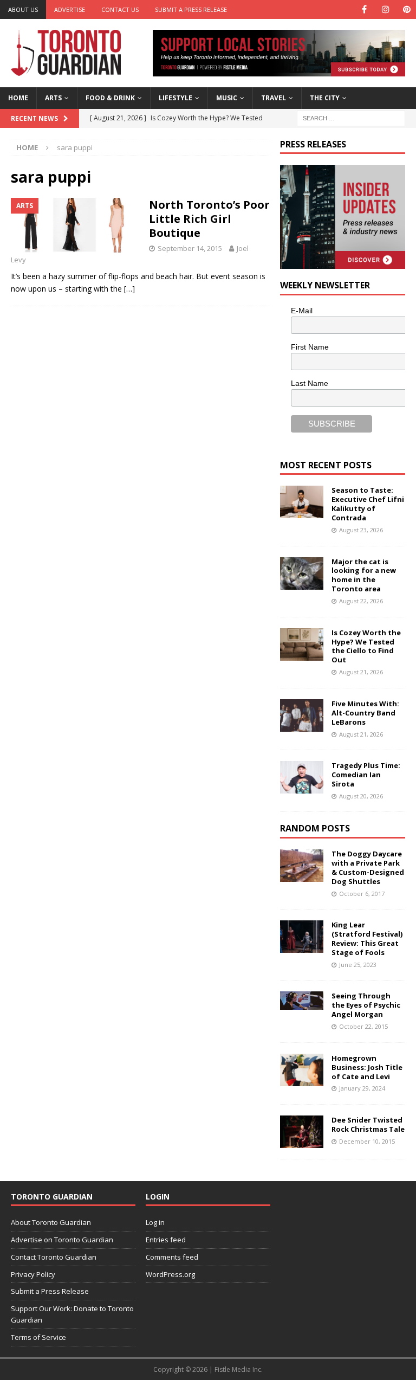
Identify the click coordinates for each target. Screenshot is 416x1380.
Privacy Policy (33, 1274)
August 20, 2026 (361, 796)
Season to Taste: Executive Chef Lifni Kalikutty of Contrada (368, 504)
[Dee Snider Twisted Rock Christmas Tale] (301, 1131)
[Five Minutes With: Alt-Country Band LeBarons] (301, 715)
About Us (23, 9)
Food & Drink (110, 97)
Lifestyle (175, 97)
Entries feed (166, 1239)
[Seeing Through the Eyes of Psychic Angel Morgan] (301, 1000)
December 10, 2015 (367, 1141)
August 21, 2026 (361, 672)
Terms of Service (38, 1337)
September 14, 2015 (190, 248)
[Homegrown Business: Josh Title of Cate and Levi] (301, 1070)
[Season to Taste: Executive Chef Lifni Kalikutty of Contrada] (301, 502)
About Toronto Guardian (51, 1222)
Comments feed (172, 1257)
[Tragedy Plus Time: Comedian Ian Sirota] (301, 777)
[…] (129, 288)
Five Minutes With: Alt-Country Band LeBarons (365, 713)
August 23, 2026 (361, 530)
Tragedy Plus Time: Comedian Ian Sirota (366, 774)
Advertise (69, 9)
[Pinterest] (406, 9)
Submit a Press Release (191, 9)
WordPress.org (170, 1274)
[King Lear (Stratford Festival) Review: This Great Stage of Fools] (301, 936)
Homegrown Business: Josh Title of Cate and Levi (367, 1067)
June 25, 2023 (357, 964)
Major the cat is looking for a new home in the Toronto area (364, 575)
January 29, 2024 (362, 1088)
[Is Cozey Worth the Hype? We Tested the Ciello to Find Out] (301, 644)
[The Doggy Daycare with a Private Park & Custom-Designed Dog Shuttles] (301, 865)
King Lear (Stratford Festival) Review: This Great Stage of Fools (367, 938)
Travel (273, 97)
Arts (53, 97)
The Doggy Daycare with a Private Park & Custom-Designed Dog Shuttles (368, 867)
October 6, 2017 (362, 893)
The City (325, 97)
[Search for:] (351, 117)
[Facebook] (364, 9)
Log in (155, 1222)
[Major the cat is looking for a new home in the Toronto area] (301, 573)
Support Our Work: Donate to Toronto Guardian (72, 1314)
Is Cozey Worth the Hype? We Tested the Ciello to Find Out (366, 646)
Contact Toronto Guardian (53, 1257)
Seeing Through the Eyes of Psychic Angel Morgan (366, 1005)
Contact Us (120, 9)
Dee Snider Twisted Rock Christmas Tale (368, 1124)
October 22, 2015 (363, 1026)
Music (226, 97)
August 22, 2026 (361, 601)
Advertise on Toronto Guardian (62, 1239)
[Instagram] (385, 9)
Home (18, 97)
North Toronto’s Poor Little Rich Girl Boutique (209, 218)
